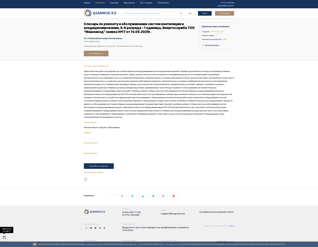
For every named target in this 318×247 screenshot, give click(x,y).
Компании (114, 3)
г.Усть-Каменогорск (92, 41)
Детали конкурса (211, 45)
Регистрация (224, 13)
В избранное (97, 53)
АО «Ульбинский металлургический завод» (103, 38)
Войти (204, 13)
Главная (87, 3)
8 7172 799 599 (227, 3)
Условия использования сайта (216, 212)
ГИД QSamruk (163, 3)
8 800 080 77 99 (131, 212)
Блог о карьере (146, 3)
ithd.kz (231, 226)
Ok (35, 244)
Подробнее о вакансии (98, 166)
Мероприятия (129, 3)
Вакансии (100, 3)
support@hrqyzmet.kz (226, 6)
